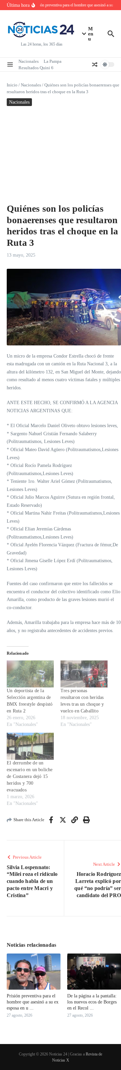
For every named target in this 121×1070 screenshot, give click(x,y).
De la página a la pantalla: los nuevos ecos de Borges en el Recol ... (92, 1002)
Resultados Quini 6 (35, 67)
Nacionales (28, 61)
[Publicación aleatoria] (94, 64)
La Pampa (53, 61)
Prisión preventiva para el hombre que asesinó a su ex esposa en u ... (32, 1002)
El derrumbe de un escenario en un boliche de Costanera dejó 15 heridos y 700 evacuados (30, 776)
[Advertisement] (60, 152)
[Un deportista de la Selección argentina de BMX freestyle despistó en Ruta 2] (30, 673)
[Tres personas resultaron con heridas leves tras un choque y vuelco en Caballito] (84, 673)
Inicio (12, 84)
